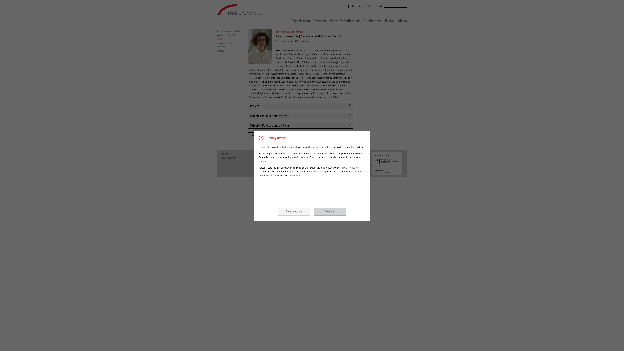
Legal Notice (296, 175)
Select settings (294, 211)
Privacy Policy (348, 167)
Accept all (330, 211)
